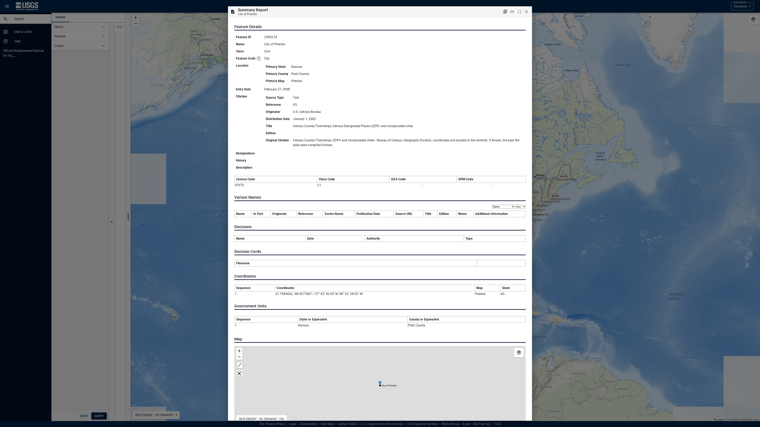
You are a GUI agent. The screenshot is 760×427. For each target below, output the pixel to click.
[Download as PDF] (505, 12)
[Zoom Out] (239, 357)
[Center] (239, 373)
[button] (380, 383)
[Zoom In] (239, 351)
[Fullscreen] (519, 12)
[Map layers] (519, 352)
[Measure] (240, 365)
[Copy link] (512, 12)
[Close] (526, 12)
